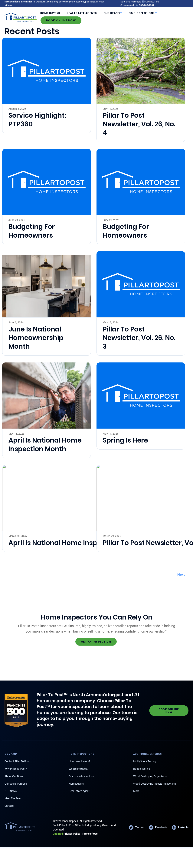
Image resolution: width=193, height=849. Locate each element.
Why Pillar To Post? (16, 768)
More (136, 791)
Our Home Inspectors (81, 776)
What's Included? (78, 768)
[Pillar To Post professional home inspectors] (21, 16)
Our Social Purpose (16, 783)
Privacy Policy (66, 833)
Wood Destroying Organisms (150, 776)
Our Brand (111, 13)
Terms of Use (90, 833)
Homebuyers (76, 783)
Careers (9, 805)
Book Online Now (61, 20)
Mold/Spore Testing (144, 761)
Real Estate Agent (79, 791)
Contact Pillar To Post (17, 761)
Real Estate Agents (82, 13)
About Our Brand (14, 776)
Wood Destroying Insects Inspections (154, 783)
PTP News (11, 791)
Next (181, 574)
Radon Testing (141, 768)
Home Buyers (50, 13)
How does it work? (79, 761)
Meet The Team (13, 798)
